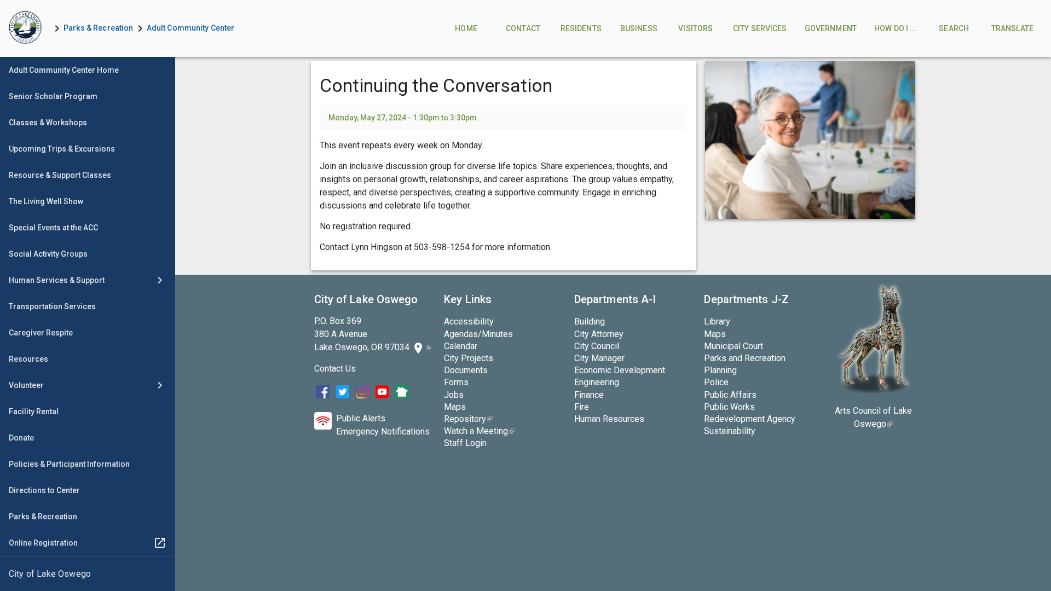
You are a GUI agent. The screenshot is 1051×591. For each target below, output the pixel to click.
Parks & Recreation (98, 28)
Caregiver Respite (41, 332)
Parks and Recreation (745, 358)
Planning (720, 370)
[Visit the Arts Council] (873, 390)
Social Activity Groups (48, 254)
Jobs (454, 395)
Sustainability (729, 431)
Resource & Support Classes (60, 175)
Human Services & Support (57, 280)
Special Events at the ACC (53, 227)
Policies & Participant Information (69, 464)
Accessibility (469, 321)
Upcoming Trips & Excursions (62, 148)
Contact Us (335, 368)
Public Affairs (730, 395)
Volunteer (26, 385)
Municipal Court (733, 346)
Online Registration (43, 542)
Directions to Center (44, 490)
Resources (28, 359)
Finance (589, 395)
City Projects (468, 358)
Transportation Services (52, 306)
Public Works (729, 407)
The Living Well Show (46, 201)
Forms (456, 382)
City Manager (599, 358)
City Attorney (598, 334)
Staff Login (465, 443)
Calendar (460, 346)
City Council (596, 346)
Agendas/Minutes (478, 334)
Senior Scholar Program (53, 96)
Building (589, 321)
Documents (466, 370)
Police (716, 382)
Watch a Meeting (479, 431)
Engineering (596, 382)
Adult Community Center (191, 28)
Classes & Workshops (48, 122)
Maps (455, 407)
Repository (468, 419)
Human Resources (609, 419)
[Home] (25, 28)
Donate (21, 437)
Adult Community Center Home (64, 70)
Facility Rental (34, 411)
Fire (581, 407)
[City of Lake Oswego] (87, 574)
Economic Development (619, 370)
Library (717, 321)
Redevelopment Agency (749, 419)
